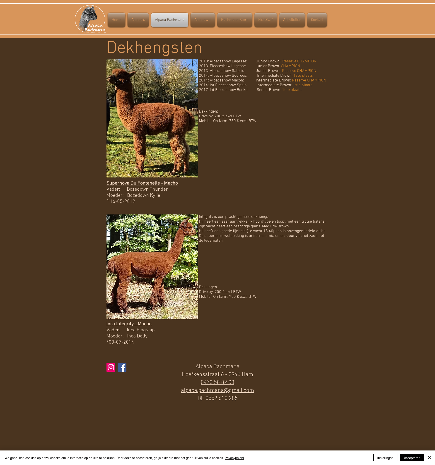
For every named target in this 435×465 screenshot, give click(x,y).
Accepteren (412, 457)
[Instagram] (110, 367)
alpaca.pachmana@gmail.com (217, 390)
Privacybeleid (234, 457)
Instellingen (385, 457)
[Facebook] (122, 367)
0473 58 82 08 (217, 382)
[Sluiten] (429, 457)
